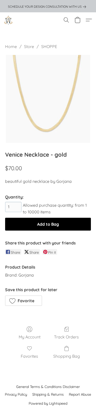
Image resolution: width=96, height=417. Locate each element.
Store (29, 46)
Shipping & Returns (48, 394)
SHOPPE (49, 46)
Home (11, 46)
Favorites (29, 356)
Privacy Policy (16, 394)
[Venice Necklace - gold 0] (48, 99)
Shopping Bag (66, 356)
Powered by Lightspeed (48, 403)
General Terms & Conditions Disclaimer (48, 386)
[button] (8, 20)
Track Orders (66, 336)
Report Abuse (80, 394)
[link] (48, 6)
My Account (29, 336)
